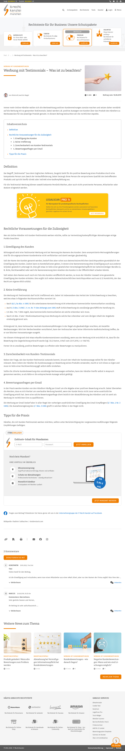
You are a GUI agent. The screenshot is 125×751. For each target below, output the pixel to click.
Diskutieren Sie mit (15, 557)
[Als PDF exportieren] (13, 539)
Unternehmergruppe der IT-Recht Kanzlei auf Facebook (80, 513)
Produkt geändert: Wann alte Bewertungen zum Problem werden (17, 662)
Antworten (117, 582)
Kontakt (118, 748)
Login (110, 10)
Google (10, 1)
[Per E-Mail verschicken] (33, 539)
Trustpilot (26, 1)
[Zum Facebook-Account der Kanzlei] (40, 539)
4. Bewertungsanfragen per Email (28, 149)
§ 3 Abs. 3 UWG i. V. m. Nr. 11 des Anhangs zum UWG (33, 308)
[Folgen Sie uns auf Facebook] (120, 1)
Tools (93, 10)
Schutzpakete (72, 10)
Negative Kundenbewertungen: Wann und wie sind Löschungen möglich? (106, 662)
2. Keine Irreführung (22, 142)
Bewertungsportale (11, 656)
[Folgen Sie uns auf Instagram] (117, 1)
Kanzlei (100, 10)
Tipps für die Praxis (17, 154)
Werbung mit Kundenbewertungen (16, 66)
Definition (13, 130)
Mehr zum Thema (111, 677)
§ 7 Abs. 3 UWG (40, 406)
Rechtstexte (84, 10)
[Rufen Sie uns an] (110, 1)
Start (5, 55)
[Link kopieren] (5, 539)
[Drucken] (20, 539)
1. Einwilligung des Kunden (25, 138)
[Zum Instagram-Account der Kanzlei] (47, 539)
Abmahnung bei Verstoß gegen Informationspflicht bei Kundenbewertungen (46, 662)
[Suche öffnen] (63, 10)
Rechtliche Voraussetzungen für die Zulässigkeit (30, 135)
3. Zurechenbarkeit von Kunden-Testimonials (33, 145)
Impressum (109, 748)
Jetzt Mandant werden (105, 500)
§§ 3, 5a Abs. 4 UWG (20, 303)
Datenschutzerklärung (95, 748)
